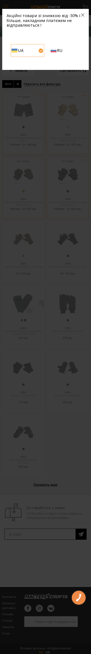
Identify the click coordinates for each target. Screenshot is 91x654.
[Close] (82, 15)
